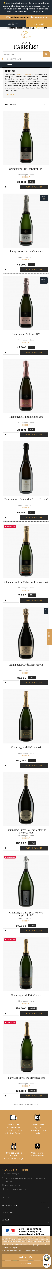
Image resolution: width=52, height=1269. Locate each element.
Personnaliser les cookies (28, 1251)
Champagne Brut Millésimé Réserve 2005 (26, 582)
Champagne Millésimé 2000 (26, 995)
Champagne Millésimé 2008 (26, 747)
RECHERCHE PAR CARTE (12, 59)
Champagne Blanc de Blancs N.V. (25, 251)
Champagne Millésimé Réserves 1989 (26, 1077)
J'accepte (26, 1263)
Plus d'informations (9, 1251)
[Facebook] (4, 1198)
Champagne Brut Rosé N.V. (26, 334)
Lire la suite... (10, 94)
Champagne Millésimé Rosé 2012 (26, 416)
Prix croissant (25, 104)
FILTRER (49, 636)
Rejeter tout (26, 1256)
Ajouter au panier (34, 187)
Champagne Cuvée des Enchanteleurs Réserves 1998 (26, 831)
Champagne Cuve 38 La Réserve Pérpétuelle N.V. (26, 913)
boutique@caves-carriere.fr (16, 1189)
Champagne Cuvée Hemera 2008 (26, 664)
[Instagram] (9, 1198)
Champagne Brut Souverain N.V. (26, 168)
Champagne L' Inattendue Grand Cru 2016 (26, 499)
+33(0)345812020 (39, 18)
